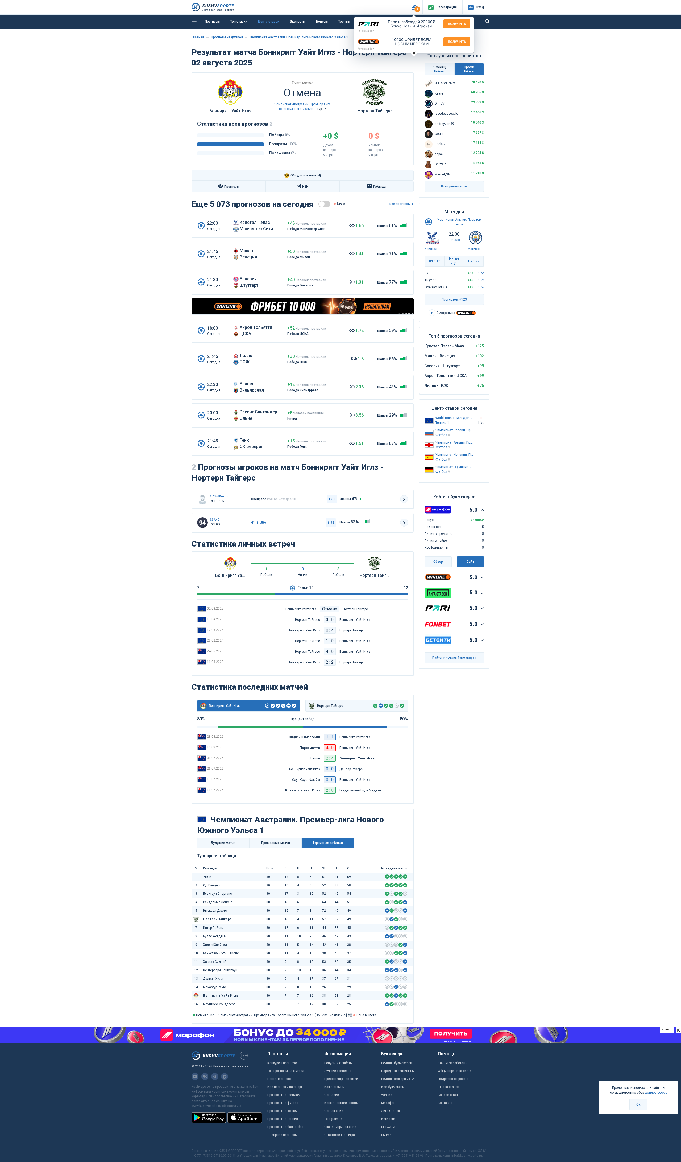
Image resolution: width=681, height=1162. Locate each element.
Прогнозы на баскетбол (285, 1127)
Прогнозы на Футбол (227, 37)
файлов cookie (656, 1092)
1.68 (481, 287)
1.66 (481, 273)
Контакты (445, 1103)
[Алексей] (202, 499)
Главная (198, 37)
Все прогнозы (399, 204)
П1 (434, 261)
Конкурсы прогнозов (283, 1063)
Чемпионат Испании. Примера (454, 455)
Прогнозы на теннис (282, 1119)
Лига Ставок (390, 1111)
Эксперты (297, 21)
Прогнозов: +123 (454, 299)
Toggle (324, 204)
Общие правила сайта (455, 1071)
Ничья (454, 261)
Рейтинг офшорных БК (398, 1079)
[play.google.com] (209, 1117)
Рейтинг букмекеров (396, 1063)
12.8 (332, 499)
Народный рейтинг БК (397, 1071)
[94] (202, 522)
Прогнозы (212, 21)
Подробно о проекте (453, 1079)
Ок (638, 1104)
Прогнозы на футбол (282, 1103)
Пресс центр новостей (341, 1079)
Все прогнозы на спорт (284, 1087)
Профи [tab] (469, 69)
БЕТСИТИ (388, 1127)
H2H (305, 186)
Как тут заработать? (452, 1063)
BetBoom (388, 1119)
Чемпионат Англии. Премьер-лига (454, 442)
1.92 (330, 522)
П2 (474, 261)
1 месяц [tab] (439, 69)
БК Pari (386, 1135)
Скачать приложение (340, 1127)
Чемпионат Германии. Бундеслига (454, 467)
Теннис (442, 423)
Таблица (379, 186)
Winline (386, 1095)
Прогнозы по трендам (283, 1095)
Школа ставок (448, 1087)
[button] (414, 7)
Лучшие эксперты (337, 1071)
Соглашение (333, 1111)
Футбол (442, 435)
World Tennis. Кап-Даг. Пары (454, 418)
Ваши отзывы (334, 1087)
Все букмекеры (393, 1087)
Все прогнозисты (454, 186)
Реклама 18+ (366, 30)
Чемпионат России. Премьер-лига (454, 430)
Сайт (470, 562)
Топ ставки (238, 21)
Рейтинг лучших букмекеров (454, 658)
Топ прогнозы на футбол (285, 1071)
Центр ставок (268, 21)
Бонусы (322, 21)
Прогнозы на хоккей (282, 1111)
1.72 (481, 280)
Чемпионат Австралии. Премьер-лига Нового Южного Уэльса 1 (299, 37)
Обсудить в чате (300, 175)
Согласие (331, 1095)
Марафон (388, 1103)
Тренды (344, 21)
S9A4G (215, 520)
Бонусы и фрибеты (338, 1063)
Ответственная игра (339, 1135)
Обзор (438, 562)
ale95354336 (219, 496)
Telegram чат (334, 1119)
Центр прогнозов (280, 1079)
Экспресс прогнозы (282, 1135)
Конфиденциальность (341, 1103)
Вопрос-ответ (448, 1095)
